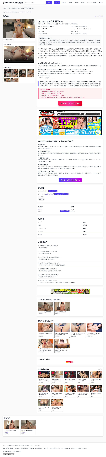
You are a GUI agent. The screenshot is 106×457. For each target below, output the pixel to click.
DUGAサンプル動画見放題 (21, 448)
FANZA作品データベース (56, 448)
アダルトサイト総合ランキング (79, 448)
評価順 (82, 2)
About (100, 2)
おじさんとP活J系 (49, 194)
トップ (4, 8)
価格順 (76, 2)
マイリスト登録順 (91, 2)
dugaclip (46, 448)
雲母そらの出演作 (65, 210)
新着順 (70, 2)
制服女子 (41, 199)
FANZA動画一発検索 (8, 448)
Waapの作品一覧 (53, 191)
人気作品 (9, 445)
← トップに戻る (99, 16)
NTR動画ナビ (38, 448)
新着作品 (15, 445)
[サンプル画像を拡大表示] (7, 71)
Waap (46, 191)
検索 (49, 3)
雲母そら (40, 210)
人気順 (57, 2)
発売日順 (63, 2)
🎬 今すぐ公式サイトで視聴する (70, 180)
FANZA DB (67, 448)
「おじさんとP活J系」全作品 (61, 194)
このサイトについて (35, 445)
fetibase (32, 448)
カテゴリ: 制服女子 (13, 8)
